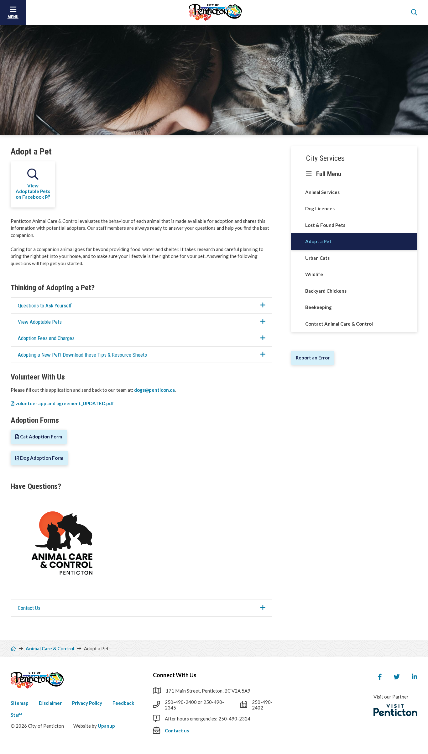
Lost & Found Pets (325, 225)
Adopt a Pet (318, 241)
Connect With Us (174, 675)
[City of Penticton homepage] (215, 12)
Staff (16, 715)
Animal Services (322, 192)
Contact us (177, 730)
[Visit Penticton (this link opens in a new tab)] (395, 710)
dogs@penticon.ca (154, 390)
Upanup (106, 726)
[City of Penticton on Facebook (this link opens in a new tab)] (380, 677)
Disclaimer (50, 703)
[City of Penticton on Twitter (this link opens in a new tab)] (397, 677)
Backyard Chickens (326, 291)
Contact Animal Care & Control (339, 324)
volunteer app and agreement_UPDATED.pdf (64, 403)
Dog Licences (320, 208)
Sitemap (20, 703)
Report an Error (313, 357)
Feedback (123, 703)
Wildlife (314, 274)
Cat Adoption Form (41, 436)
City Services (325, 158)
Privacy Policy (87, 703)
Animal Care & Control (50, 648)
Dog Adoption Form (41, 458)
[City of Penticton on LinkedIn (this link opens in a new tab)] (414, 677)
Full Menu (328, 174)
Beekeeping (318, 307)
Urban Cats (317, 258)
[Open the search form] (414, 12)
